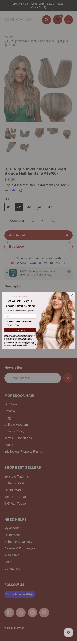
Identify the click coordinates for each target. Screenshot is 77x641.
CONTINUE (20, 330)
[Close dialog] (72, 294)
